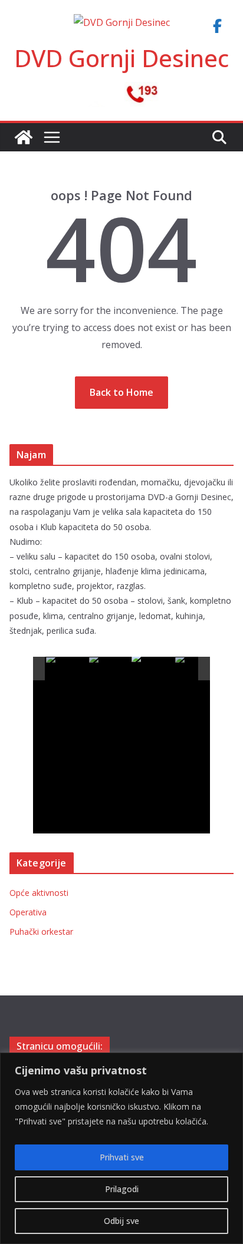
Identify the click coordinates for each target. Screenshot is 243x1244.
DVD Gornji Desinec (121, 58)
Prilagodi (122, 1189)
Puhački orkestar (41, 931)
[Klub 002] (110, 668)
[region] (121, 1148)
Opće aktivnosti (38, 892)
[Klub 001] (67, 668)
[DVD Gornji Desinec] (23, 137)
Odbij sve (121, 1220)
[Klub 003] (152, 668)
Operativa (28, 912)
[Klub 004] (196, 668)
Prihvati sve (122, 1157)
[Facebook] (217, 26)
